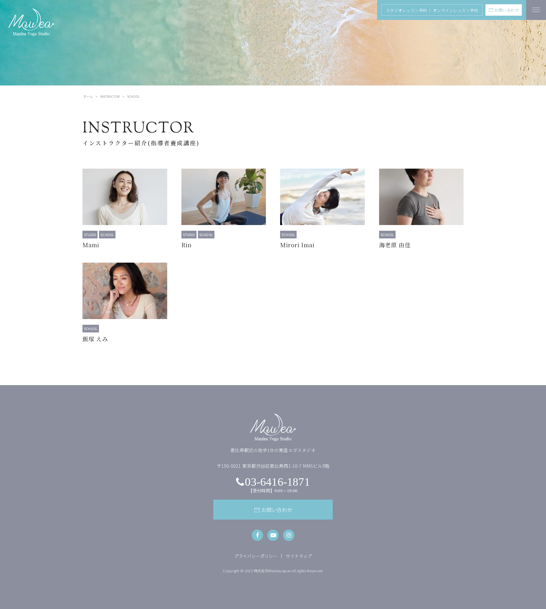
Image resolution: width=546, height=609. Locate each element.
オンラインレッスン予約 (455, 10)
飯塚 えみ (95, 339)
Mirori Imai (297, 245)
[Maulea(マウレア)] (31, 32)
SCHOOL (107, 234)
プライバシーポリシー (255, 556)
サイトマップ (299, 556)
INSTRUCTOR (109, 96)
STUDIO (90, 234)
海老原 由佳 (395, 245)
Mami (90, 245)
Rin (186, 245)
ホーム (88, 96)
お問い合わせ (503, 10)
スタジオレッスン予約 (406, 10)
